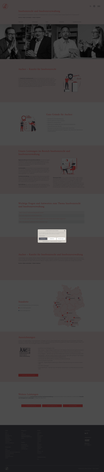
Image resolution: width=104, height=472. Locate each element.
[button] (64, 230)
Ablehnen (52, 238)
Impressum (59, 241)
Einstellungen (61, 238)
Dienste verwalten (42, 235)
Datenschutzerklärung (46, 241)
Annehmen (43, 238)
